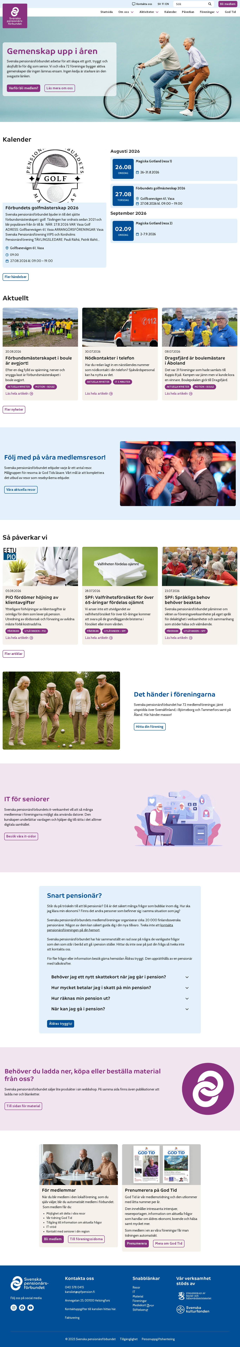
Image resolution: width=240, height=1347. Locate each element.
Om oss (123, 12)
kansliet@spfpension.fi (80, 1292)
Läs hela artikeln (19, 393)
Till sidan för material (23, 1106)
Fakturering (72, 1317)
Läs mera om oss (60, 88)
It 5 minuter (122, 381)
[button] (132, 12)
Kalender (170, 12)
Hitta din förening (150, 727)
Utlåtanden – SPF (115, 631)
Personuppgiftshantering (158, 1339)
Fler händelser (16, 277)
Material (138, 1296)
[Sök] (210, 4)
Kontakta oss (79, 1278)
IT (134, 1292)
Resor (136, 1287)
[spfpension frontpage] (15, 16)
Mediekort (144, 1305)
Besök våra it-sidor (21, 836)
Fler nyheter (14, 409)
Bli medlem (228, 4)
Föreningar (207, 12)
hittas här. (109, 1309)
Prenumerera (137, 1243)
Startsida (106, 12)
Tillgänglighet (129, 1339)
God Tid (230, 12)
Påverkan (188, 12)
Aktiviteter (147, 12)
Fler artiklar (13, 654)
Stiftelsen (140, 1310)
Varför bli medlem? (23, 88)
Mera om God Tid (168, 1243)
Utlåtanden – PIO (35, 631)
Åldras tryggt (61, 1024)
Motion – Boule (45, 386)
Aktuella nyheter (19, 386)
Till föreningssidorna (86, 1239)
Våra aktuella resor (20, 490)
